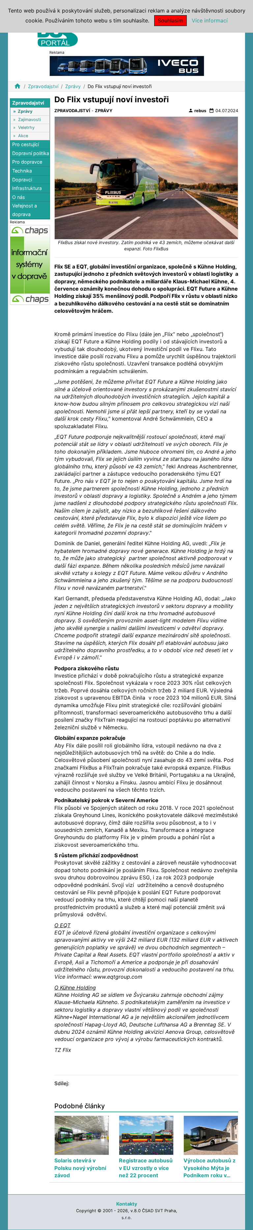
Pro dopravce (27, 162)
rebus (197, 110)
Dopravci (22, 179)
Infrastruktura (27, 188)
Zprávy (73, 86)
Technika (22, 170)
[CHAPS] (30, 264)
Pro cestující (25, 144)
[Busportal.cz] (57, 34)
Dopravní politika (30, 153)
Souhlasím (170, 20)
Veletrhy (26, 127)
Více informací (210, 20)
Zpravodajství (43, 86)
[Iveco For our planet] (126, 65)
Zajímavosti (29, 119)
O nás (18, 197)
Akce (23, 135)
